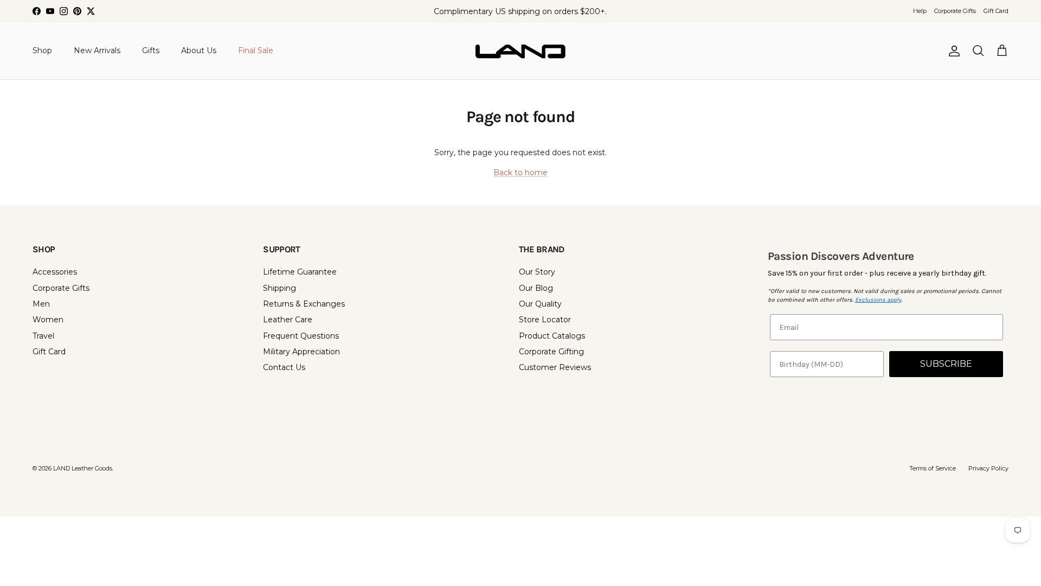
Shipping (279, 288)
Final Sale (255, 50)
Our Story (537, 272)
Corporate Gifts (955, 11)
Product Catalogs (552, 336)
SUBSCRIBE (946, 364)
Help (920, 11)
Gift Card (996, 11)
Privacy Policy (988, 468)
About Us (198, 50)
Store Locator (545, 319)
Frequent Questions (301, 336)
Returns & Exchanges (304, 304)
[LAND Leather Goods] (520, 51)
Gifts (150, 50)
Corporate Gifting (551, 351)
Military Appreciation (301, 351)
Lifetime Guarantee (300, 272)
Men (41, 304)
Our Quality (540, 304)
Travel (43, 336)
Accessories (55, 272)
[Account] (952, 51)
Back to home (520, 172)
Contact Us (284, 367)
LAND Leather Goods (82, 468)
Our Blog (536, 288)
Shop (42, 50)
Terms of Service (932, 468)
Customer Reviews (555, 367)
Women (48, 319)
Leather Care (287, 319)
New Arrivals (97, 50)
